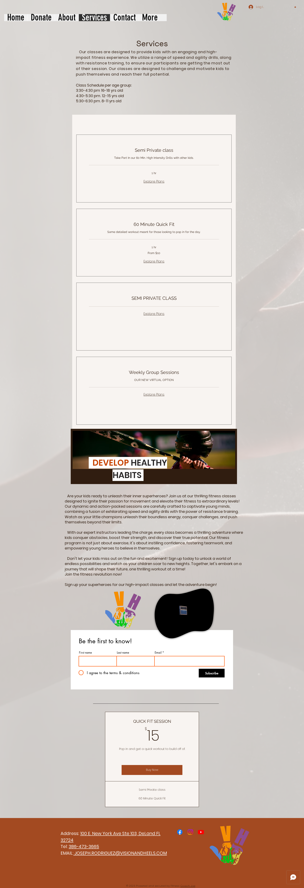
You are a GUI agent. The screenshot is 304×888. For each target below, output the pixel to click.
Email (158, 652)
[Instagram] (190, 832)
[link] (154, 150)
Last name (123, 652)
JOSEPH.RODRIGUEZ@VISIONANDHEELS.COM (120, 853)
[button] (295, 7)
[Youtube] (201, 832)
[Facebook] (179, 832)
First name (85, 652)
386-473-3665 (84, 846)
